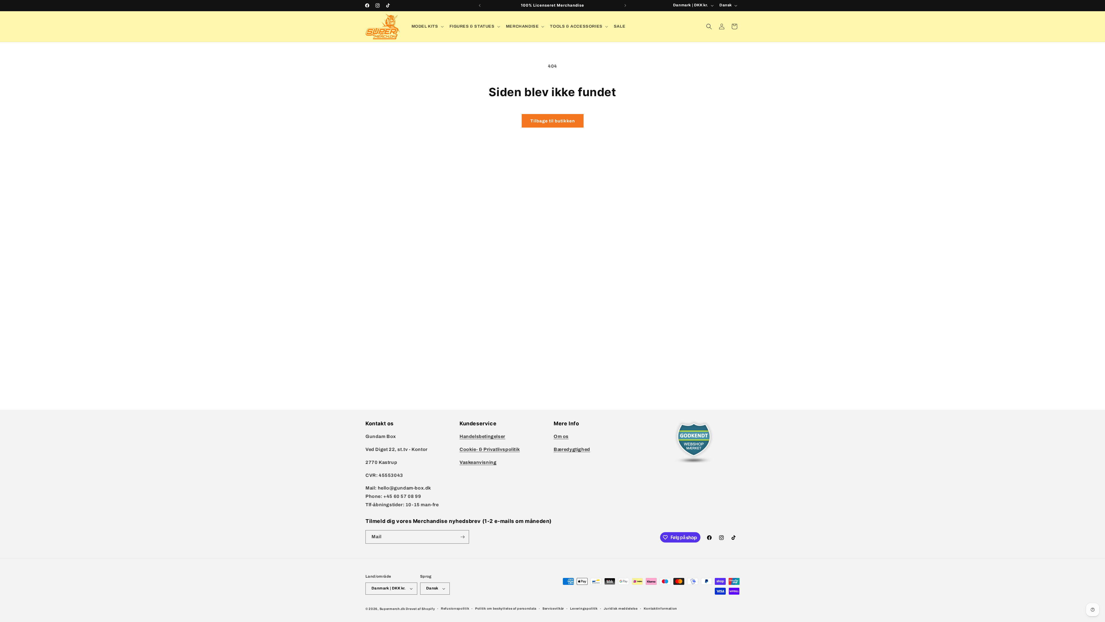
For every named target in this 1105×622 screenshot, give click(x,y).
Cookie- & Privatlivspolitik (490, 449)
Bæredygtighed (572, 449)
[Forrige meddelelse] (479, 5)
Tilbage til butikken (552, 121)
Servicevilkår (553, 608)
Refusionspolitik (455, 608)
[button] (427, 26)
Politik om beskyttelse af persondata (505, 608)
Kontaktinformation (660, 608)
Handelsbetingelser (482, 436)
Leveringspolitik (584, 608)
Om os (561, 436)
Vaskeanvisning (478, 462)
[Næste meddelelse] (625, 5)
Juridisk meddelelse (621, 608)
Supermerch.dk (392, 608)
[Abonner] (462, 537)
